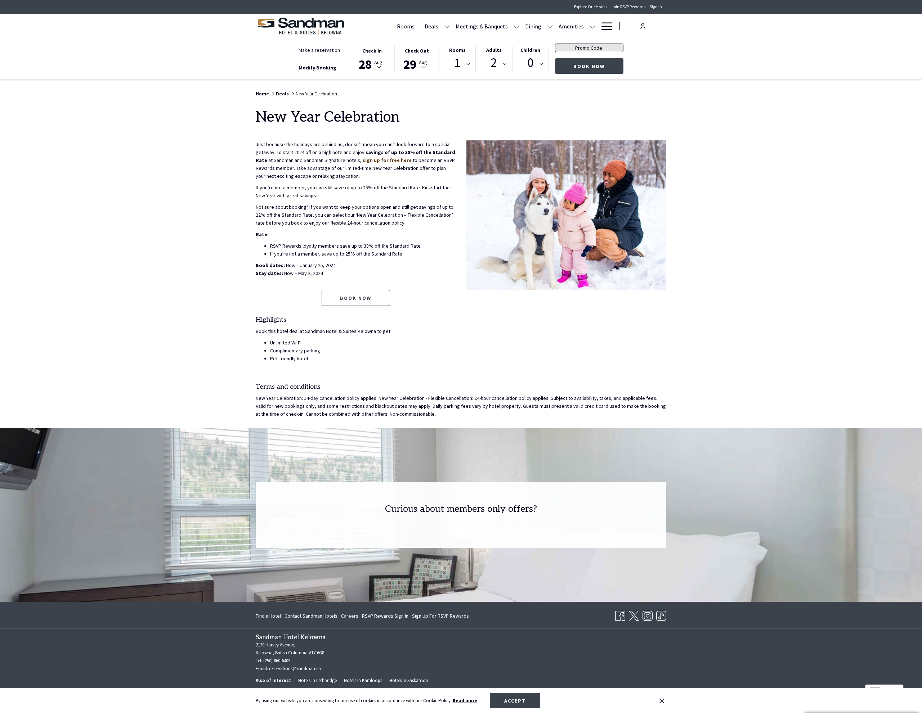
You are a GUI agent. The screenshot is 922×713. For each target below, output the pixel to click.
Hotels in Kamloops (363, 680)
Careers (349, 617)
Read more (465, 701)
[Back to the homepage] (301, 26)
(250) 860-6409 (276, 661)
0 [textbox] (530, 63)
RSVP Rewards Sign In (385, 617)
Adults (494, 50)
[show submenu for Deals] (447, 26)
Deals (282, 94)
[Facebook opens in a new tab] (620, 614)
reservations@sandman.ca (295, 668)
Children (530, 50)
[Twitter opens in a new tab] (634, 614)
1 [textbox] (457, 63)
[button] (372, 58)
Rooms (457, 50)
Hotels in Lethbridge (317, 680)
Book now (598, 66)
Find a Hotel (268, 616)
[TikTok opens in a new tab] (661, 614)
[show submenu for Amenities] (592, 26)
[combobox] (457, 64)
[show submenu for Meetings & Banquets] (516, 26)
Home (262, 94)
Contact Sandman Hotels (311, 616)
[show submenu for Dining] (550, 26)
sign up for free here (387, 160)
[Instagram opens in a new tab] (648, 614)
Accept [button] (515, 701)
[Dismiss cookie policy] (661, 700)
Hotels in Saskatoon (408, 680)
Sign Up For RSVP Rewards (440, 617)
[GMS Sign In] (643, 25)
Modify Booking (317, 67)
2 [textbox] (494, 63)
